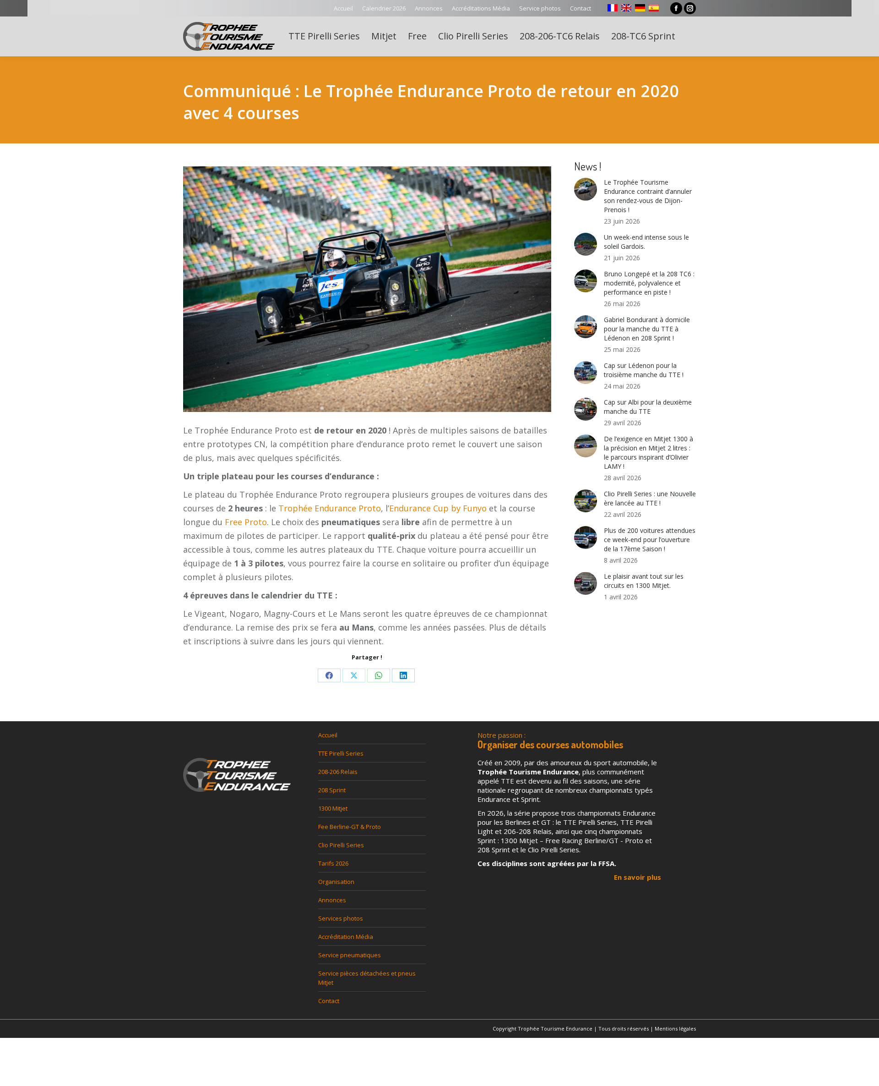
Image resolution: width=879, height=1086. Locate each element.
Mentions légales (675, 1028)
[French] (613, 7)
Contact (328, 1001)
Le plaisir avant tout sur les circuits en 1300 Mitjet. (644, 581)
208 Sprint (332, 790)
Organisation (336, 882)
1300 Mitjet (332, 808)
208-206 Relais (338, 772)
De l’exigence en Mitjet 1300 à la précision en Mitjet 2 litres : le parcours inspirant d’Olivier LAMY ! (648, 452)
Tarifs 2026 (333, 863)
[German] (640, 7)
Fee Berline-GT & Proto (349, 827)
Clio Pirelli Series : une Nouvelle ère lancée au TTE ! (650, 498)
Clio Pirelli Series (341, 845)
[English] (626, 7)
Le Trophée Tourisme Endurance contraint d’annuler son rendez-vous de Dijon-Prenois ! (648, 196)
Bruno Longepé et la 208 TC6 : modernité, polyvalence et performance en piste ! (649, 282)
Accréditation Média (345, 936)
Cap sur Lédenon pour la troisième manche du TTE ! (644, 370)
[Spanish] (654, 7)
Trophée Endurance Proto (329, 508)
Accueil (327, 735)
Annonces (332, 900)
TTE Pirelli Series (341, 753)
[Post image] (585, 189)
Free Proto (246, 521)
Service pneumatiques (349, 955)
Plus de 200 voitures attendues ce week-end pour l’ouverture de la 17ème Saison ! (649, 539)
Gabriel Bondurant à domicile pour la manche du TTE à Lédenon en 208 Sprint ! (647, 328)
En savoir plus (637, 877)
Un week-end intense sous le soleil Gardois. (646, 242)
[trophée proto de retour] (367, 294)
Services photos (340, 918)
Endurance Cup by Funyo (438, 508)
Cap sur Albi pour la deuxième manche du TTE (648, 407)
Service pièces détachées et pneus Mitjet (367, 978)
